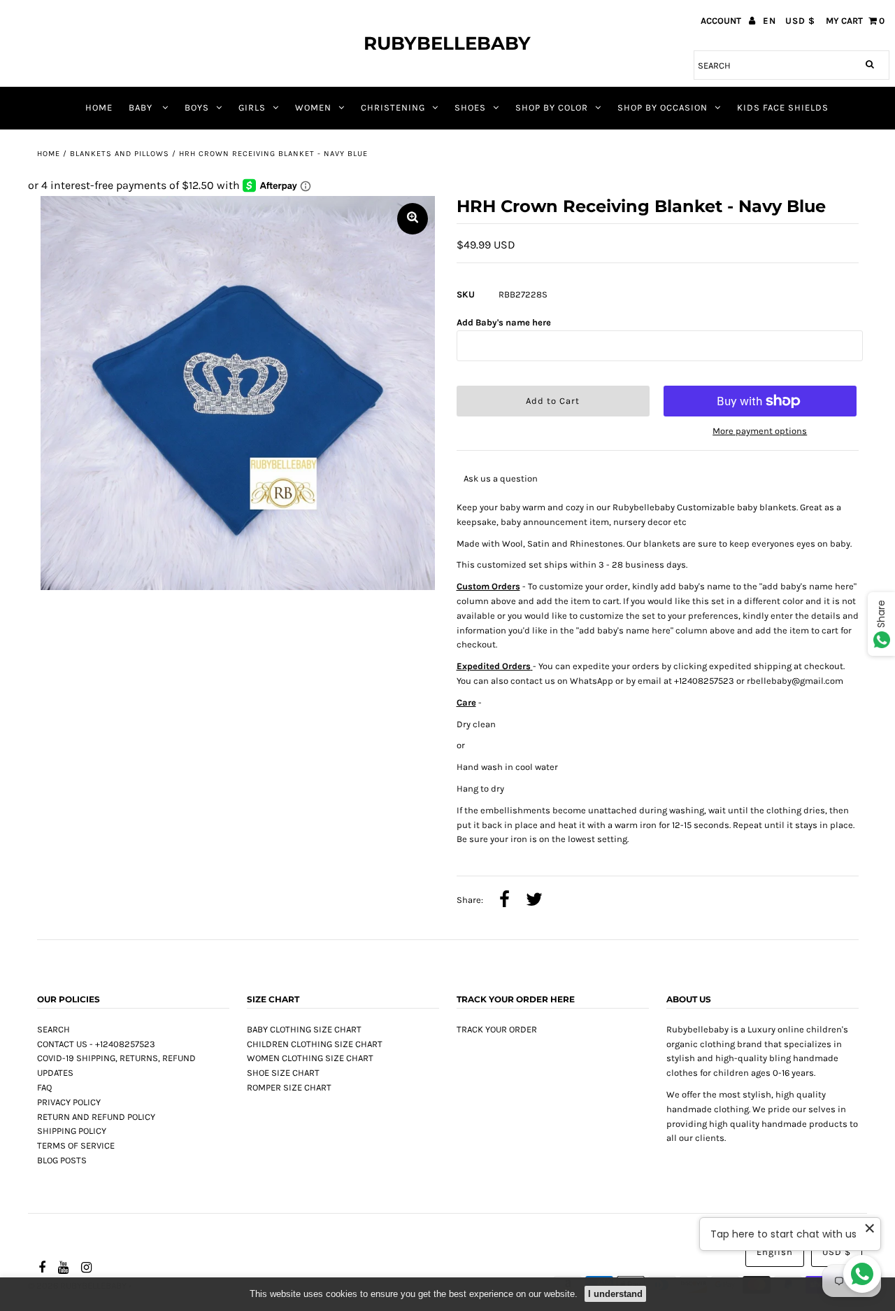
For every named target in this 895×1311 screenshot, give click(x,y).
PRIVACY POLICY (69, 1102)
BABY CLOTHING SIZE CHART (304, 1029)
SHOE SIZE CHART (283, 1072)
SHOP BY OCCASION (662, 107)
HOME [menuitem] (99, 107)
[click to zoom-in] (412, 218)
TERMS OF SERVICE (76, 1145)
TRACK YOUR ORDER (497, 1029)
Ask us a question (501, 478)
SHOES (470, 107)
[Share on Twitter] (534, 900)
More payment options (760, 431)
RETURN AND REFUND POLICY (96, 1117)
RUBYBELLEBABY (447, 43)
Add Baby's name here (504, 322)
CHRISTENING (393, 107)
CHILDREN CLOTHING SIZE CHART (314, 1044)
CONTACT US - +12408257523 (96, 1044)
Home (48, 153)
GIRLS (252, 107)
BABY (142, 107)
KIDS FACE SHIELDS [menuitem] (783, 107)
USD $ (800, 20)
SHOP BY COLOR (551, 107)
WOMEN (313, 107)
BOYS (197, 107)
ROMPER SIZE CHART (289, 1087)
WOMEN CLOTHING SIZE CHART (310, 1058)
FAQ (44, 1087)
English (775, 1252)
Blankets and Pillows (119, 153)
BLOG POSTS (62, 1160)
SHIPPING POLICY (71, 1131)
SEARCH (53, 1029)
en (769, 20)
